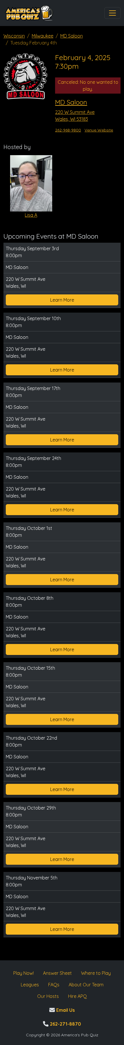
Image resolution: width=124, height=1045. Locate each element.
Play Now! (23, 973)
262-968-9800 (68, 130)
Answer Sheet (57, 973)
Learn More (62, 300)
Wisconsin (14, 36)
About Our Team (86, 985)
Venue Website (98, 130)
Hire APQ (77, 996)
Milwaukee (42, 36)
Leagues (30, 985)
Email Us (64, 1010)
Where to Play (96, 973)
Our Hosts (48, 996)
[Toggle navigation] (112, 13)
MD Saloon (71, 36)
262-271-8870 (65, 1024)
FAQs (53, 985)
